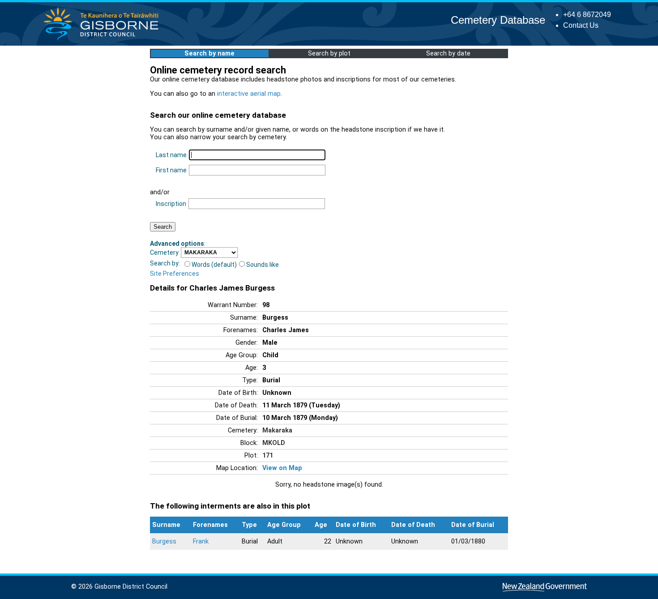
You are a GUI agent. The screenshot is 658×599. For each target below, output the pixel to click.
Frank (201, 541)
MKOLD (273, 443)
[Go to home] (104, 40)
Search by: (165, 263)
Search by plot (329, 53)
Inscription (171, 203)
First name (171, 170)
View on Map (282, 468)
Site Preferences (174, 273)
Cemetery (164, 252)
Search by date (448, 53)
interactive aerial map (249, 94)
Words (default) (214, 264)
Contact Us (580, 25)
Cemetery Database (498, 20)
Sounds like (262, 264)
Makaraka (277, 430)
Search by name (209, 53)
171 (267, 455)
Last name (171, 154)
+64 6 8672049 (587, 14)
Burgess (164, 541)
